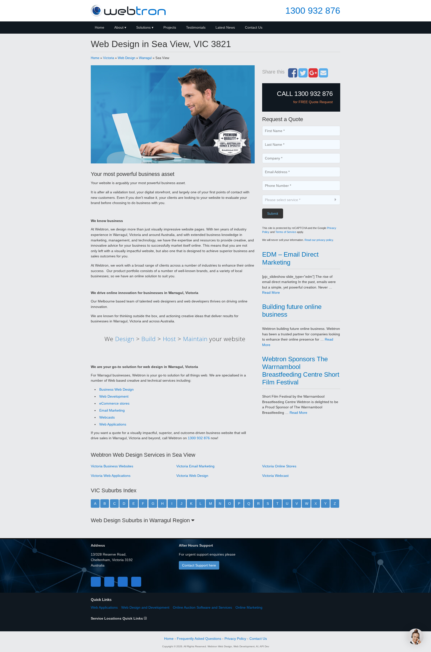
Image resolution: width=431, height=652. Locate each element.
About (118, 27)
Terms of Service (285, 231)
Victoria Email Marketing (195, 466)
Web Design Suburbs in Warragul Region (141, 520)
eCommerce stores (114, 403)
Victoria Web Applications (110, 476)
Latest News (225, 27)
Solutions (143, 27)
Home (99, 27)
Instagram (136, 582)
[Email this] (323, 75)
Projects (169, 27)
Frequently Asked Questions (199, 639)
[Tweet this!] (303, 75)
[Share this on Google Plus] (313, 75)
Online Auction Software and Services (202, 607)
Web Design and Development (145, 607)
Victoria (108, 58)
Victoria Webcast (275, 476)
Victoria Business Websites (112, 466)
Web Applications (112, 424)
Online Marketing (248, 607)
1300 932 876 (312, 10)
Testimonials (196, 27)
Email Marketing (112, 410)
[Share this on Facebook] (292, 75)
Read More (271, 292)
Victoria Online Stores (279, 466)
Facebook (96, 582)
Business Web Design (116, 389)
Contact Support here (199, 565)
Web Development (113, 396)
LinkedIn (123, 582)
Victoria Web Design (192, 476)
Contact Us (253, 27)
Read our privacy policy (319, 239)
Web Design (126, 58)
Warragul (145, 58)
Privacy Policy (235, 639)
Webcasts (107, 417)
